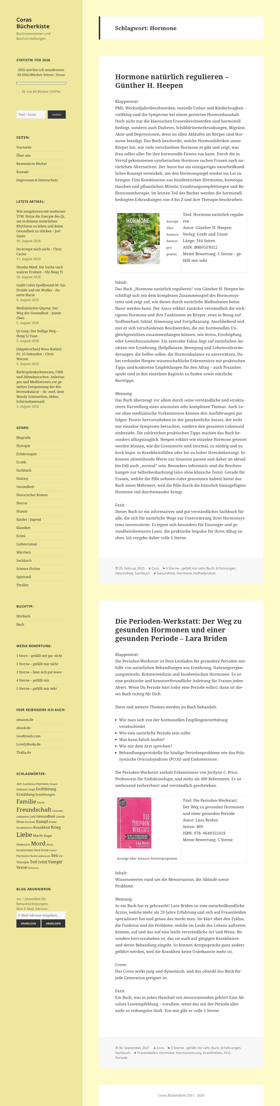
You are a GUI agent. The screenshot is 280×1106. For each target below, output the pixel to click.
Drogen (54, 783)
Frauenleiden (147, 1052)
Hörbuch (23, 616)
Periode (121, 1057)
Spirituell (23, 577)
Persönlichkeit (24, 850)
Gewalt (60, 816)
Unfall (42, 862)
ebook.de (23, 728)
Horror (22, 503)
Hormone (184, 573)
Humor (22, 511)
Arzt (19, 784)
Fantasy (22, 478)
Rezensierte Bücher (31, 163)
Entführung (46, 788)
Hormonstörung (188, 1052)
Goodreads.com (28, 736)
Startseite (24, 147)
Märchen (23, 552)
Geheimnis (22, 816)
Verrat (21, 867)
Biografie (23, 437)
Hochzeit (30, 822)
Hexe (20, 822)
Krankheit (41, 827)
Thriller (22, 585)
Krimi (20, 536)
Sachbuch (24, 560)
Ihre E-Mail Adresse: (32, 908)
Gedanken (57, 810)
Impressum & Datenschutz (37, 180)
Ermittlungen (45, 794)
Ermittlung (25, 794)
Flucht (40, 802)
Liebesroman (26, 544)
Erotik (21, 462)
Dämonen (22, 789)
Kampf (42, 821)
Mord (38, 843)
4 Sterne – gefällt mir (32, 680)
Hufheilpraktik (204, 573)
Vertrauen (33, 867)
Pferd (37, 850)
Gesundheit (25, 486)
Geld (32, 816)
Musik (49, 844)
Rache (34, 856)
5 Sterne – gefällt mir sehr (36, 688)
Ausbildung (29, 783)
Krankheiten (212, 1052)
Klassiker (23, 527)
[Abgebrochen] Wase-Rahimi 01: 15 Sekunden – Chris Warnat (38, 354)
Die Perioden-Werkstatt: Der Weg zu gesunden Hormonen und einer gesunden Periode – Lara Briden (178, 629)
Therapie (22, 862)
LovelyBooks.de (28, 744)
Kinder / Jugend (28, 519)
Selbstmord (44, 856)
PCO (227, 1052)
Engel (32, 789)
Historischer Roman (32, 495)
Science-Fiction (28, 568)
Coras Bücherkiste (33, 23)
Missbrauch (23, 844)
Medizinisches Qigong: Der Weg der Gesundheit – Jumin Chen (38, 313)
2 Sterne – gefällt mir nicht (37, 664)
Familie (26, 801)
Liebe (24, 834)
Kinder (53, 822)
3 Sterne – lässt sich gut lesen (39, 672)
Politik (45, 850)
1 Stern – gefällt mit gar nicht (39, 655)
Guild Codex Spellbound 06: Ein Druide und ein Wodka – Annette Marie (40, 290)
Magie (48, 836)
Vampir (55, 861)
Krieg (56, 827)
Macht (38, 835)
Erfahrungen (26, 454)
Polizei (53, 850)
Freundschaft (33, 809)
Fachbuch (23, 470)
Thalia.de (23, 752)
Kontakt (22, 172)
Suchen (56, 114)
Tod (33, 861)
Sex (54, 855)
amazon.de (24, 719)
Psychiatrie (23, 856)
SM (60, 856)
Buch (20, 624)
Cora (155, 568)
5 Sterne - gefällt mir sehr (185, 568)
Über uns (23, 155)
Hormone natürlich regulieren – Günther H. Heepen (172, 81)
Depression (42, 783)
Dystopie (23, 446)
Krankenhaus (24, 827)
